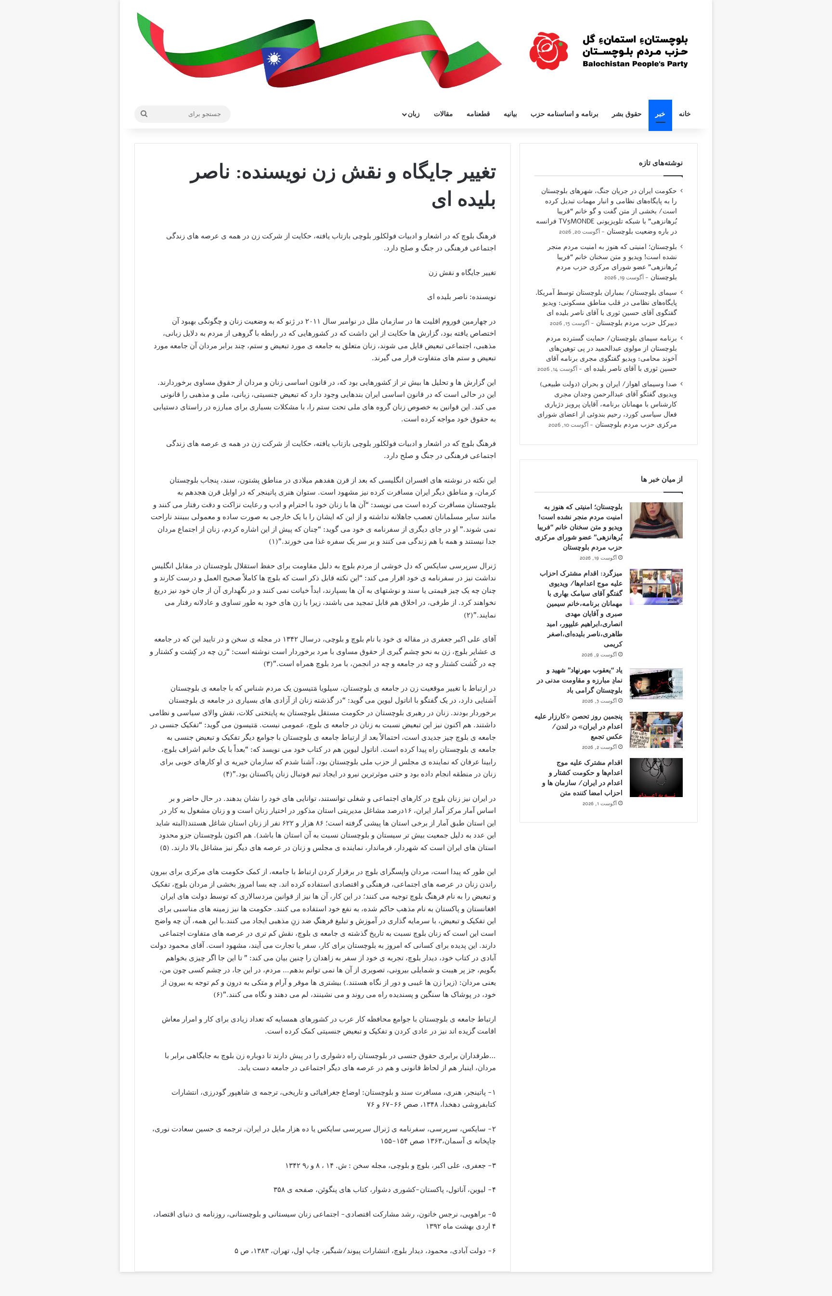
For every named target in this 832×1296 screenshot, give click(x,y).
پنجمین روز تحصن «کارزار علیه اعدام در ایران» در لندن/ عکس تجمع (578, 726)
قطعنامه (478, 113)
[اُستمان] (609, 46)
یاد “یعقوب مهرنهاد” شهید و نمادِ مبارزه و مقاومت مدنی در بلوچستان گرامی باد (580, 680)
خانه (685, 113)
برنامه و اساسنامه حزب (564, 113)
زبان (414, 113)
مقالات (443, 113)
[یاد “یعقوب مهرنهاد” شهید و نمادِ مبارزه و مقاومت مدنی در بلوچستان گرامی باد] (656, 684)
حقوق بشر (627, 113)
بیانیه (510, 113)
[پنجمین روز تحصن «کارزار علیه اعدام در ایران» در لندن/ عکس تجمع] (656, 730)
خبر (660, 113)
